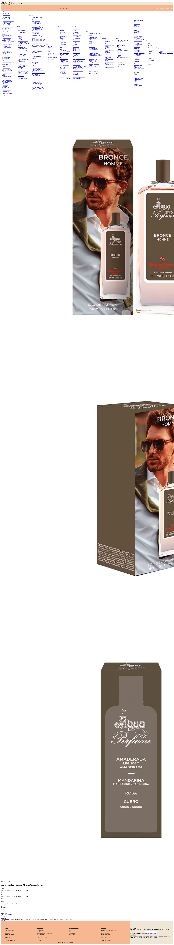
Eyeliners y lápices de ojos (23, 50)
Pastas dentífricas (63, 60)
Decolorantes (35, 74)
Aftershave (107, 52)
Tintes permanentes (36, 66)
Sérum (4, 88)
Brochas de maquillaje (22, 72)
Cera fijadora (35, 63)
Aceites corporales (7, 48)
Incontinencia (63, 73)
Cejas (19, 49)
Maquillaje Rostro (21, 32)
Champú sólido (35, 30)
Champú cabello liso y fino (38, 27)
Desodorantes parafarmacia (79, 77)
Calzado (135, 74)
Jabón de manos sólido (65, 78)
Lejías (135, 86)
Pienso (119, 46)
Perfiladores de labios (22, 58)
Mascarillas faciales (7, 35)
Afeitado (107, 43)
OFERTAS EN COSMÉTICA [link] (6, 14)
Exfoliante (5, 82)
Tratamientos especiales (37, 55)
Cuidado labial (76, 36)
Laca (33, 59)
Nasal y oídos (76, 50)
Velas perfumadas (137, 59)
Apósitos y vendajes (77, 45)
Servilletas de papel (138, 41)
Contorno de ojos (7, 36)
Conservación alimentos (139, 68)
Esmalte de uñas (21, 65)
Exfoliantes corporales (8, 53)
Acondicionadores (36, 35)
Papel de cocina (137, 37)
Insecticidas (136, 61)
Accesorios (136, 72)
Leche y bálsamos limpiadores (7, 25)
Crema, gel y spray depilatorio (64, 37)
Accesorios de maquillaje (23, 71)
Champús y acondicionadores (79, 66)
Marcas (168, 53)
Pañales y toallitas (92, 58)
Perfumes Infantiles (52, 57)
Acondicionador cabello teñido (38, 45)
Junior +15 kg (92, 62)
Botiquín (75, 44)
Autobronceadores (7, 76)
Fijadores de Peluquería (37, 89)
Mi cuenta (7, 936)
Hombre (104, 38)
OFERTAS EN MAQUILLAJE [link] (21, 29)
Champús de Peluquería (37, 83)
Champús (34, 19)
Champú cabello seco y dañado (39, 28)
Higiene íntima (63, 67)
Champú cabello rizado (37, 24)
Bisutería (162, 56)
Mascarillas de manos (7, 58)
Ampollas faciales (7, 40)
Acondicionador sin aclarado (38, 46)
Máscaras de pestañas (22, 48)
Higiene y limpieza (77, 39)
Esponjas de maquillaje (23, 73)
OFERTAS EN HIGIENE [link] (63, 29)
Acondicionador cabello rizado (38, 39)
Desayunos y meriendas (151, 61)
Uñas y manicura (21, 63)
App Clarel (39, 940)
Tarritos (90, 42)
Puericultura (91, 68)
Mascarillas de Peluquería (37, 87)
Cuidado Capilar (76, 65)
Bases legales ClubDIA (105, 937)
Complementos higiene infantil (95, 55)
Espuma (34, 60)
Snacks (90, 43)
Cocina (135, 80)
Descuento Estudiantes (10, 940)
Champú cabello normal (37, 23)
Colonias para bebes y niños (95, 52)
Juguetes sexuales (77, 56)
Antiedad (5, 33)
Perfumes (48, 44)
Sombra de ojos (21, 47)
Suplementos (76, 62)
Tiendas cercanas (40, 934)
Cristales (136, 84)
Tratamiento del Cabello (37, 51)
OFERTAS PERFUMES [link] (51, 47)
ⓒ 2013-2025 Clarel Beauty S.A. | (65, 942)
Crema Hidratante (7, 90)
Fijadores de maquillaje (23, 41)
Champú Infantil (35, 33)
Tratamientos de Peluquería (38, 88)
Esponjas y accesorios (64, 53)
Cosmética (3, 11)
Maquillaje (17, 26)
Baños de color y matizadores (38, 73)
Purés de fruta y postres (94, 44)
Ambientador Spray (138, 51)
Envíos (6, 931)
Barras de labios (21, 61)
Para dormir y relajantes (78, 61)
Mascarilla (5, 85)
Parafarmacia (73, 26)
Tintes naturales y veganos (37, 70)
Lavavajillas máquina (138, 45)
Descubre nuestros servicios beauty (44, 933)
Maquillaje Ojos (21, 45)
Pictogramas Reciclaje (105, 938)
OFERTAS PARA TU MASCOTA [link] (123, 41)
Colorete (20, 38)
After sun (5, 75)
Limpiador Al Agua (7, 81)
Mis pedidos (7, 937)
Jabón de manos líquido (65, 77)
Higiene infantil (92, 47)
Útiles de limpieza (138, 65)
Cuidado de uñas (21, 66)
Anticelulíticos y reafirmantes (6, 51)
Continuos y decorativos (139, 53)
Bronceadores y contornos (23, 43)
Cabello (31, 15)
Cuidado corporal (7, 46)
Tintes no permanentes (37, 68)
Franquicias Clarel (40, 938)
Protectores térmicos (36, 56)
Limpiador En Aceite (7, 80)
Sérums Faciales (6, 39)
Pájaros (120, 62)
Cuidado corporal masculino (109, 59)
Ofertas (171, 53)
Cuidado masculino (109, 54)
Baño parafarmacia (77, 78)
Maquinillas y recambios (63, 39)
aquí (156, 937)
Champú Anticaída (36, 22)
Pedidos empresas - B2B (10, 938)
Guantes (136, 66)
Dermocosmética (76, 32)
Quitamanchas (137, 32)
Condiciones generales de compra (108, 931)
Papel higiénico (137, 38)
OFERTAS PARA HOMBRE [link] (109, 41)
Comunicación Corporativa (42, 937)
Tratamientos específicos (8, 41)
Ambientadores (137, 50)
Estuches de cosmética (8, 93)
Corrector (20, 37)
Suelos (135, 83)
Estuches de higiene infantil (94, 54)
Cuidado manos (6, 56)
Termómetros (76, 48)
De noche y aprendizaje (94, 64)
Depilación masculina (109, 67)
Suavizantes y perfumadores (137, 27)
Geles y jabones (92, 50)
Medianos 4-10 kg (93, 60)
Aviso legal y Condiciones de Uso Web (109, 930)
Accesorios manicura (22, 68)
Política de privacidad (105, 934)
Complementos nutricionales (79, 59)
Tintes (33, 65)
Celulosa (136, 35)
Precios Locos (72, 933)
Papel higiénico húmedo (139, 39)
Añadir (2, 901)
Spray (61, 45)
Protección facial (6, 68)
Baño (61, 49)
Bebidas (150, 64)
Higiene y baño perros (123, 57)
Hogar (132, 18)
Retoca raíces (35, 71)
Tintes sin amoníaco (36, 69)
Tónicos (5, 29)
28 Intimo (71, 931)
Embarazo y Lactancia (93, 71)
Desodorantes (63, 42)
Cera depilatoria (63, 35)
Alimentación (148, 40)
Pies (61, 47)
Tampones (62, 69)
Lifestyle (159, 48)
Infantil (87, 31)
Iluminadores (20, 39)
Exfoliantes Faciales (7, 27)
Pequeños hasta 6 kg (93, 59)
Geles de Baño (63, 50)
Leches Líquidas (92, 39)
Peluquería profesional (37, 82)
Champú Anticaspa (36, 21)
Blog (70, 930)
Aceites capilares (35, 52)
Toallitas (91, 65)
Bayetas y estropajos (138, 69)
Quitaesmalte (21, 67)
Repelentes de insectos (78, 71)
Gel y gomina (35, 62)
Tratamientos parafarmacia (78, 67)
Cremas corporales (7, 47)
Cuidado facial (6, 31)
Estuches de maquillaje (23, 78)
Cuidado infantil (76, 38)
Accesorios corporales (8, 52)
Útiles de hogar (137, 63)
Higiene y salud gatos (123, 50)
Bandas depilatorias (64, 33)
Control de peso (76, 60)
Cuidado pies (6, 60)
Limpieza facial (6, 17)
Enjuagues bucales (64, 61)
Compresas (62, 68)
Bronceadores (6, 71)
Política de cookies (105, 933)
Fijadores (34, 58)
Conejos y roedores (122, 66)
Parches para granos (7, 44)
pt (2, 1)
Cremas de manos (7, 57)
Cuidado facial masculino (108, 56)
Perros (119, 52)
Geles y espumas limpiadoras (6, 19)
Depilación (62, 32)
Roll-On (61, 43)
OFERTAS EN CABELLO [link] (38, 17)
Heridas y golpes (76, 49)
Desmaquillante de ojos (8, 21)
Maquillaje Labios (22, 54)
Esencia (5, 86)
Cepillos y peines (35, 80)
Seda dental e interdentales (63, 63)
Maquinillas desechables (107, 48)
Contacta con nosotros (9, 934)
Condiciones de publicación (6, 914)
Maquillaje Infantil (93, 73)
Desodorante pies (7, 64)
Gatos (119, 44)
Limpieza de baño (138, 79)
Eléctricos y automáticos (139, 54)
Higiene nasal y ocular (78, 75)
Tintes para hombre (36, 75)
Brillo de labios (21, 56)
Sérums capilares (35, 53)
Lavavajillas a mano (138, 44)
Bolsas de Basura (137, 67)
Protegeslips (62, 71)
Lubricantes (76, 55)
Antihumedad (137, 55)
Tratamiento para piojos (78, 68)
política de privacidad (151, 933)
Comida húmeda (121, 45)
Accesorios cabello (36, 77)
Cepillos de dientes (64, 59)
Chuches (150, 58)
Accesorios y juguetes (123, 59)
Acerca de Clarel (40, 930)
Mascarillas (34, 49)
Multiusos (136, 81)
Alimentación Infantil (152, 47)
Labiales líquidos (21, 55)
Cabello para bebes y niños (94, 49)
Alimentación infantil (93, 37)
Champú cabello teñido (37, 29)
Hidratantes (5, 34)
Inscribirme (133, 934)
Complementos (21, 76)
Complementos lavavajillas (137, 47)
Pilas (135, 73)
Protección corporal (7, 70)
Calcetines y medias (163, 54)
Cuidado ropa (137, 24)
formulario (143, 937)
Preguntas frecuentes (9, 930)
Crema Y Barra (63, 44)
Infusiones (150, 45)
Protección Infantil (7, 69)
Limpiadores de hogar (138, 78)
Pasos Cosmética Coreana (74, 936)
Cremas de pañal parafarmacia (76, 41)
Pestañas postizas (21, 52)
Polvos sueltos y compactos (21, 35)
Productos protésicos (64, 65)
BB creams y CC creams (23, 42)
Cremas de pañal (92, 66)
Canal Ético (103, 936)
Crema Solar (6, 91)
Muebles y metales (138, 85)
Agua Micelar (6, 28)
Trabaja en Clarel (40, 936)
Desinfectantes (76, 47)
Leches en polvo (92, 38)
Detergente (136, 25)
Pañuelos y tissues (138, 36)
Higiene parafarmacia (77, 73)
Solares (4, 66)
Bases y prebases (21, 33)
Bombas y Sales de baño (65, 51)
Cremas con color (7, 38)
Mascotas (118, 38)
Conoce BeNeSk (72, 934)
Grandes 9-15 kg (92, 61)
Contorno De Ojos (7, 87)
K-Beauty (5, 79)
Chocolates (150, 56)
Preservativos (76, 54)
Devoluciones (7, 933)
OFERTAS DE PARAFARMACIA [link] (77, 30)
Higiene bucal (63, 57)
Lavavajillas (136, 43)
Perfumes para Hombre (51, 54)
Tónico (4, 83)
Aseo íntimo (62, 72)
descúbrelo (3, 920)
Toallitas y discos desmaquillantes (7, 23)
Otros (135, 75)
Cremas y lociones (93, 48)
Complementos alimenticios (151, 51)
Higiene (59, 26)
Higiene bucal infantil (93, 53)
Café (149, 43)
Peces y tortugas (121, 64)
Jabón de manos (63, 75)
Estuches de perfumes (50, 60)
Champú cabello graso (37, 26)
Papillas (90, 41)
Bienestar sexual (76, 53)
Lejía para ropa (137, 31)
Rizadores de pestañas (22, 74)
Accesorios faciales (7, 42)
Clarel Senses (40, 931)
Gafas (161, 52)
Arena (119, 49)
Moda (161, 51)
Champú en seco (35, 32)
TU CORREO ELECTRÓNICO (137, 932)
